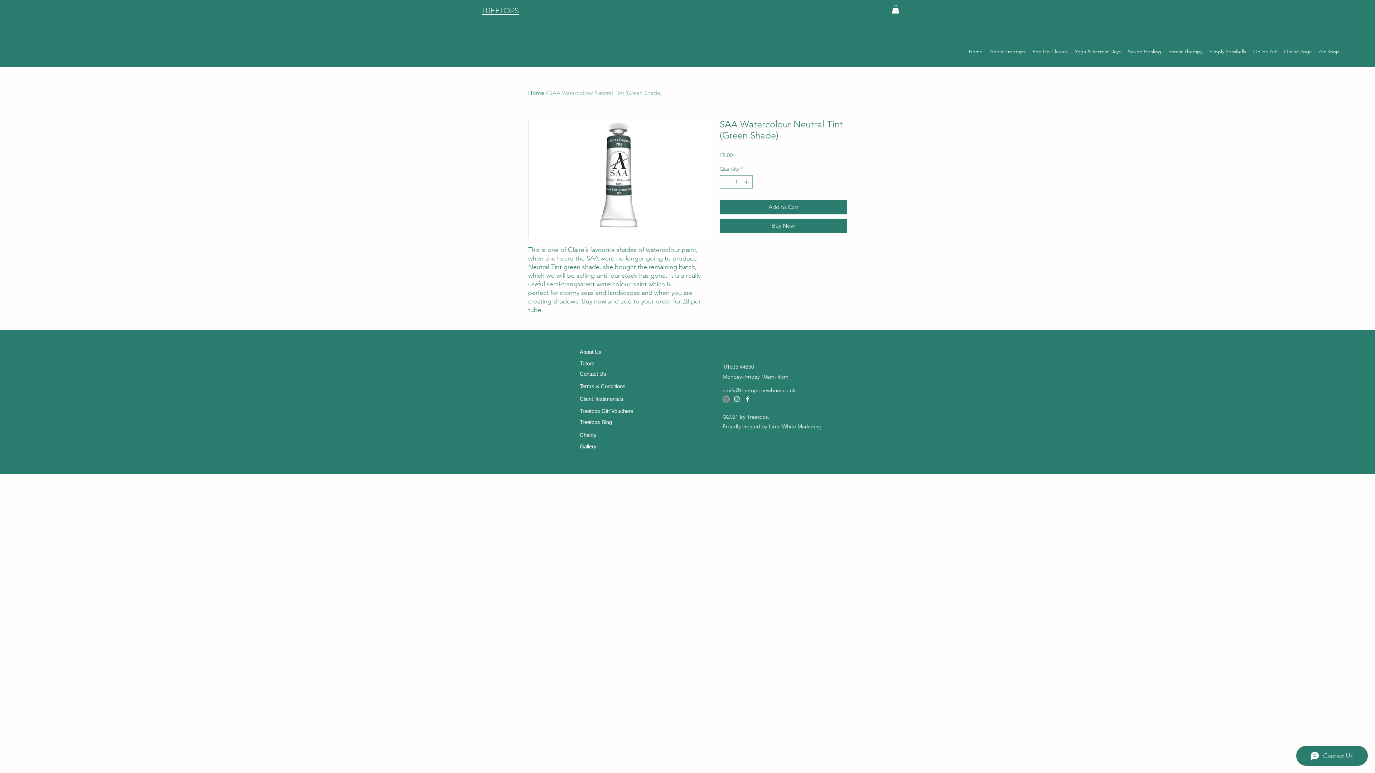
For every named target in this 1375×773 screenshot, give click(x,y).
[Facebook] (747, 399)
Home (536, 92)
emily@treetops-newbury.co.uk (759, 390)
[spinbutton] (736, 182)
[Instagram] (736, 399)
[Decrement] (725, 182)
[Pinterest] (726, 399)
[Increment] (747, 182)
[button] (895, 9)
